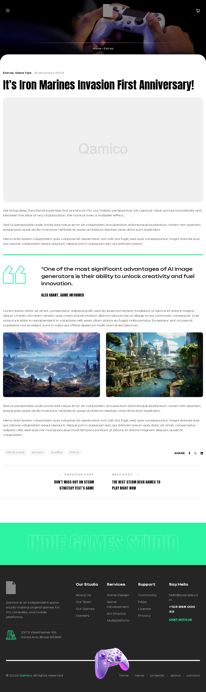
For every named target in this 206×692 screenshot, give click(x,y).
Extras (8, 72)
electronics (15, 452)
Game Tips (23, 72)
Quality (56, 452)
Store (74, 452)
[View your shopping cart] (198, 11)
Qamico (25, 675)
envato (38, 452)
